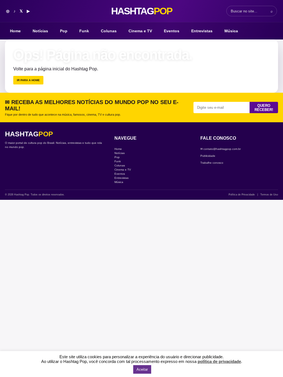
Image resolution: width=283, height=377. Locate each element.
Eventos (171, 31)
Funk (84, 31)
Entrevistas (202, 31)
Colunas (109, 31)
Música (231, 31)
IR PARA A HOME (28, 80)
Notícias (40, 31)
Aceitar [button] (142, 369)
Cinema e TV (140, 31)
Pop (63, 31)
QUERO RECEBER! (264, 107)
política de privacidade (219, 361)
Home (15, 31)
